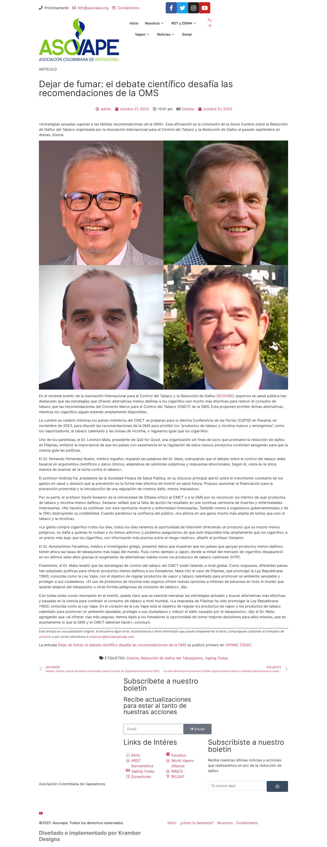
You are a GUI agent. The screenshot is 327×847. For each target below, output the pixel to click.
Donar (187, 34)
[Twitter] (182, 7)
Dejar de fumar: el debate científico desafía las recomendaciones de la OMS (122, 645)
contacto (45, 636)
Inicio (134, 23)
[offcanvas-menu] (210, 26)
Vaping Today (216, 658)
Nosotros (152, 23)
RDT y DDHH (182, 23)
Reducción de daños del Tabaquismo (172, 658)
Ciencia (188, 109)
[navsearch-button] (210, 20)
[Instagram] (193, 7)
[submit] (277, 786)
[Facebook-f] (171, 7)
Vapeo (140, 34)
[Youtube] (204, 7)
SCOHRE (225, 396)
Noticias (163, 34)
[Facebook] (79, 797)
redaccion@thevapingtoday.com (111, 636)
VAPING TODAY (238, 645)
